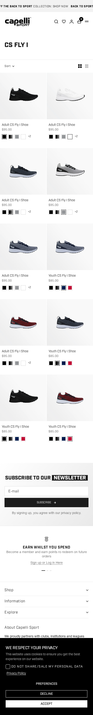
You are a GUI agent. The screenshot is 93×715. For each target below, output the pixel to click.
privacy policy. (71, 513)
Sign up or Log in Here (46, 563)
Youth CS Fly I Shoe (62, 276)
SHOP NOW (57, 6)
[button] (4, 136)
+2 (29, 136)
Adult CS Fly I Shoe (15, 125)
